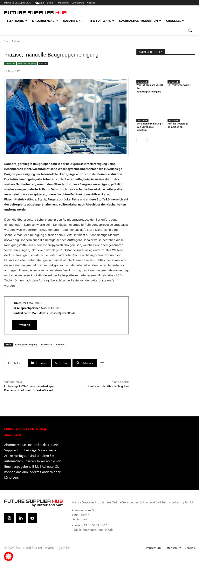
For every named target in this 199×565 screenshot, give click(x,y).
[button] (190, 30)
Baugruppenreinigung (26, 344)
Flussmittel (46, 344)
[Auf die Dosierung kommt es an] (181, 108)
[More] (102, 363)
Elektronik (17, 41)
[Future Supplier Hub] (27, 12)
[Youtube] (32, 518)
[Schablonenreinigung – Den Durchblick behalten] (150, 108)
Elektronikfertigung (27, 63)
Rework (60, 344)
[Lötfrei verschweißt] (181, 69)
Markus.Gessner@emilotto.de (57, 313)
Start (7, 41)
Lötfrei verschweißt (179, 85)
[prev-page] (138, 139)
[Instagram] (9, 518)
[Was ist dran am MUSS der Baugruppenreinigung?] (150, 69)
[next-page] (145, 139)
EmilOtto (43, 63)
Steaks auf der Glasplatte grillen (108, 386)
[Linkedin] (21, 518)
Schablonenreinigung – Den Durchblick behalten (149, 127)
